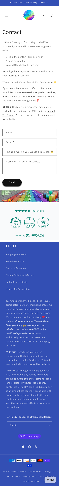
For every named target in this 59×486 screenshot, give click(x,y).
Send (12, 182)
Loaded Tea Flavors (18, 472)
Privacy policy (50, 472)
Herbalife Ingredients (16, 282)
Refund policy (35, 472)
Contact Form (29, 96)
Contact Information (16, 268)
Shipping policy (29, 476)
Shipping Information (16, 254)
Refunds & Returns (15, 261)
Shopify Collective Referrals (19, 275)
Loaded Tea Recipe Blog (18, 289)
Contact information (47, 476)
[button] (6, 15)
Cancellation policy (31, 481)
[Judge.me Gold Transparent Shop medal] (29, 222)
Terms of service (13, 476)
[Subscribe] (48, 425)
